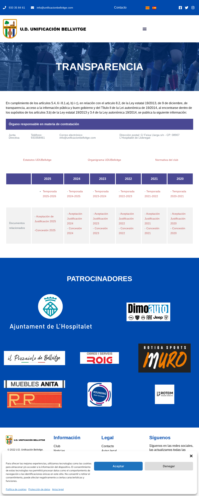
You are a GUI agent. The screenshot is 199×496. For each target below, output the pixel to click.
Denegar (169, 466)
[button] (191, 456)
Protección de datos (39, 489)
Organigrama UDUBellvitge (104, 159)
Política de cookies (16, 489)
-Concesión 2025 (45, 230)
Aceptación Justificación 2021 (152, 218)
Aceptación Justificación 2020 (178, 218)
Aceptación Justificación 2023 (100, 218)
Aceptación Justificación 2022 (126, 218)
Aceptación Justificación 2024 (74, 218)
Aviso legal (58, 489)
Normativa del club (166, 159)
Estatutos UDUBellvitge (37, 159)
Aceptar (118, 466)
